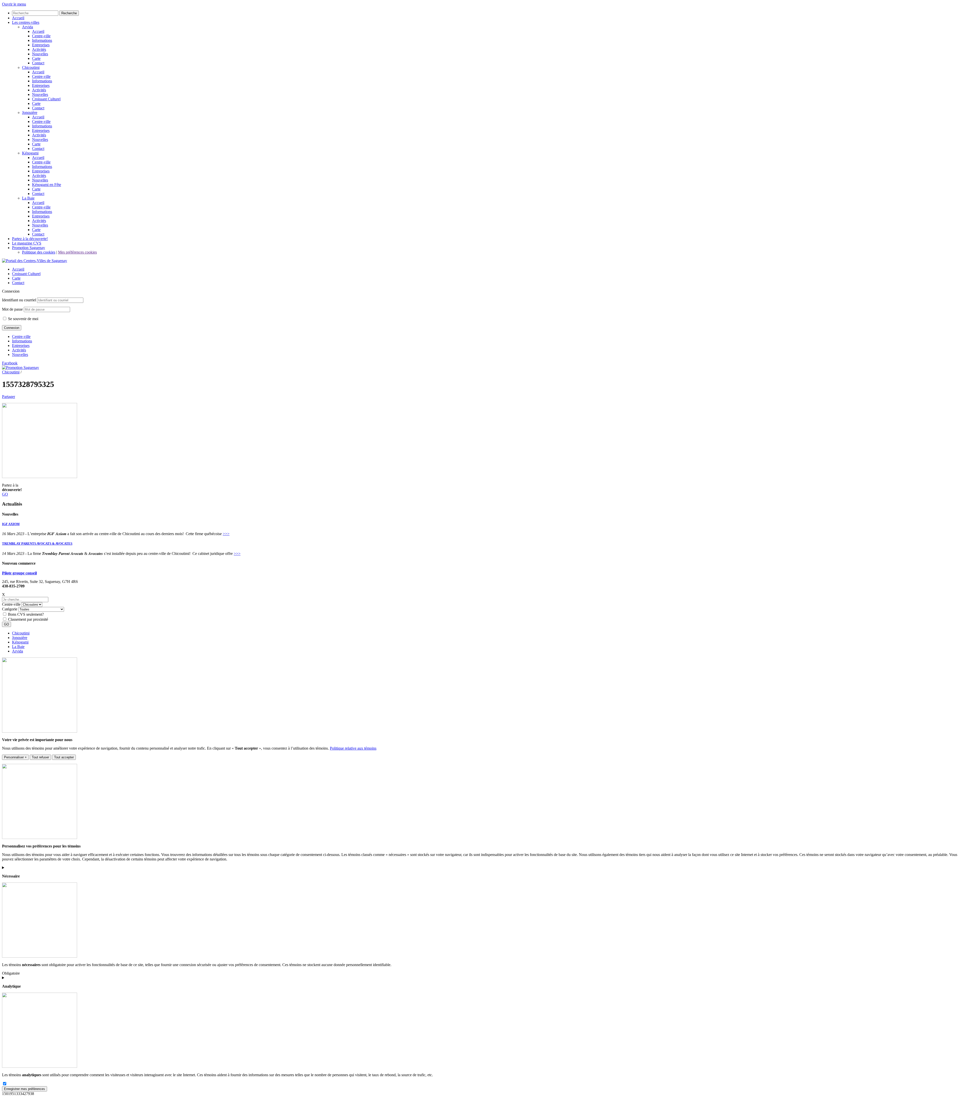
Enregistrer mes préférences (24, 1089)
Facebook (10, 363)
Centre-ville (21, 336)
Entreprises (21, 345)
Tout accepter (64, 757)
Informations (22, 341)
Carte (16, 278)
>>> (226, 534)
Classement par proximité (28, 619)
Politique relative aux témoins (353, 748)
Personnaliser (15, 757)
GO (5, 494)
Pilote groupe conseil (19, 573)
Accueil (18, 269)
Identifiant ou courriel (19, 300)
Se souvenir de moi (22, 319)
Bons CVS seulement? (26, 614)
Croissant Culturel (26, 274)
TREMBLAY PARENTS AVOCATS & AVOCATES (37, 543)
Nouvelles (20, 354)
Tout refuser (40, 757)
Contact (18, 283)
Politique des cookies (38, 252)
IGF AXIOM (11, 524)
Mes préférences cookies (77, 252)
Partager (8, 396)
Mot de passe (12, 309)
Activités (19, 350)
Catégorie (9, 609)
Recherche (69, 13)
